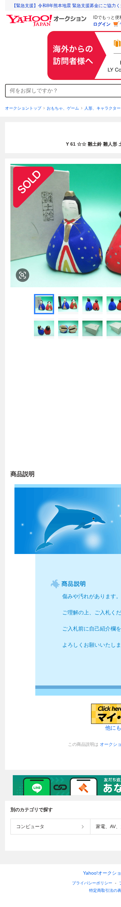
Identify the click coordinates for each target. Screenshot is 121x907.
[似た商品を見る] (22, 275)
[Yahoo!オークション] (47, 16)
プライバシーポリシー (92, 883)
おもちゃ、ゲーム (63, 108)
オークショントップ (23, 108)
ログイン (102, 24)
